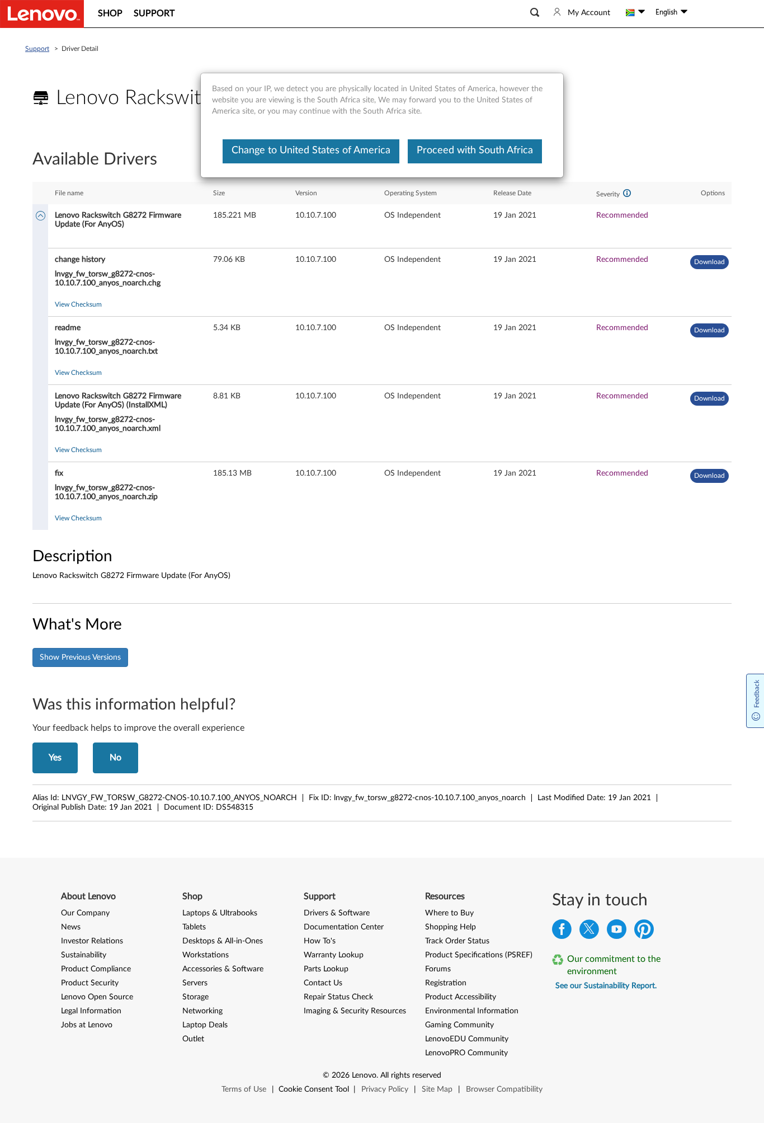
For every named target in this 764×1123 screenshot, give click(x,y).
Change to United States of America (311, 150)
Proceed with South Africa (475, 150)
